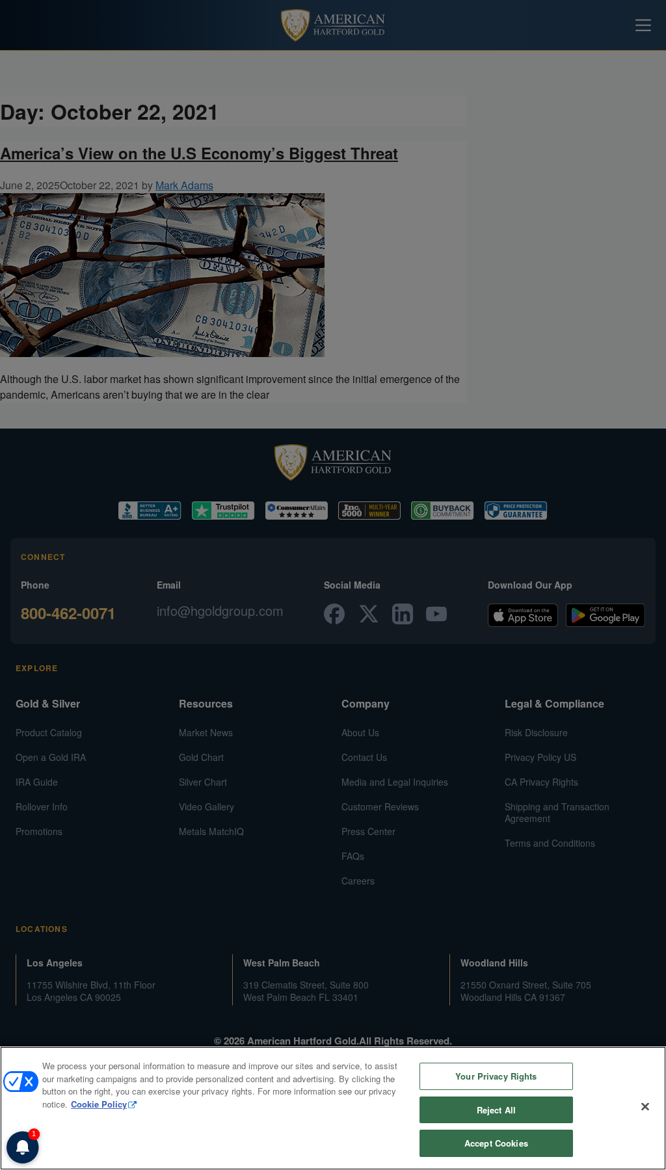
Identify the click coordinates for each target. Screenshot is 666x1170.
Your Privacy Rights (496, 1076)
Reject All (496, 1110)
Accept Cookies (496, 1143)
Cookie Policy (99, 1104)
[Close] (645, 1107)
